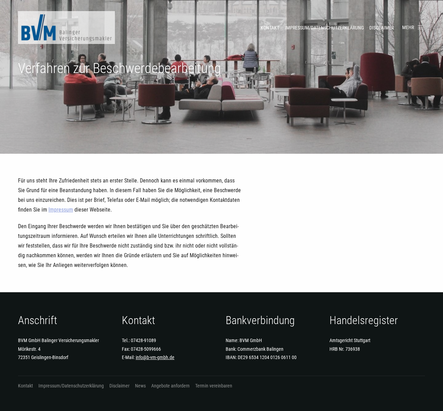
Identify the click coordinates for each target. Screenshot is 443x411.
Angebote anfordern (170, 385)
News (140, 385)
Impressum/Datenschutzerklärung (324, 27)
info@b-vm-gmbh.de (155, 357)
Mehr (408, 27)
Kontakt (270, 27)
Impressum (60, 209)
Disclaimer (381, 27)
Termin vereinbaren (213, 385)
